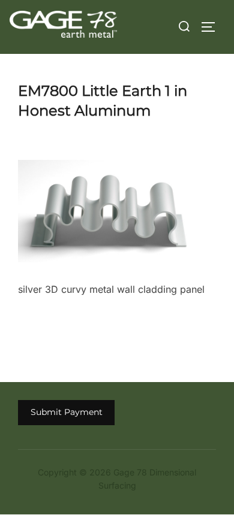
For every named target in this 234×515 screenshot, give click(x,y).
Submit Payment (67, 412)
